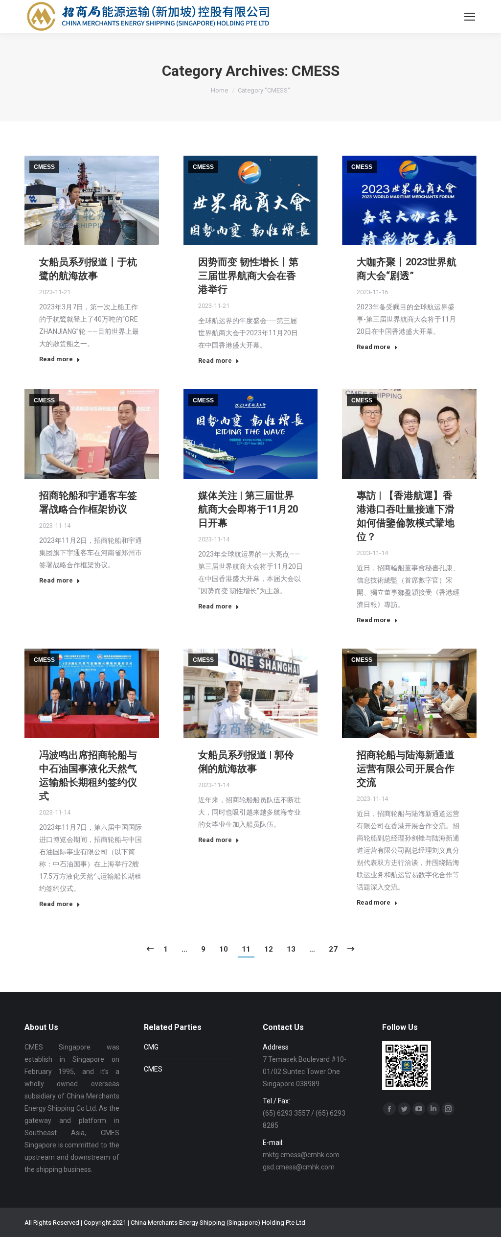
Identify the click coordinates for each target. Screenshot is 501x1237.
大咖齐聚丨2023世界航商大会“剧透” (406, 268)
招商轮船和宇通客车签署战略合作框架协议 (88, 502)
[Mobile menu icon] (470, 16)
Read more (56, 359)
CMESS (44, 166)
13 (291, 949)
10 (223, 949)
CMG (151, 1047)
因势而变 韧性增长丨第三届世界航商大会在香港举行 (248, 275)
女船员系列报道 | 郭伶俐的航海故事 (246, 761)
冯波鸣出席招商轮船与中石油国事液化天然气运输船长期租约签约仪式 (88, 775)
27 (333, 949)
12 (268, 949)
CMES (153, 1069)
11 (246, 949)
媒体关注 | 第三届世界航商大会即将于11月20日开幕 (248, 509)
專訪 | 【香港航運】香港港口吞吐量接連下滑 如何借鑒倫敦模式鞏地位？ (409, 516)
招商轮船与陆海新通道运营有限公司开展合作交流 (406, 768)
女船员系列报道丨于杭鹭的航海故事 (88, 268)
